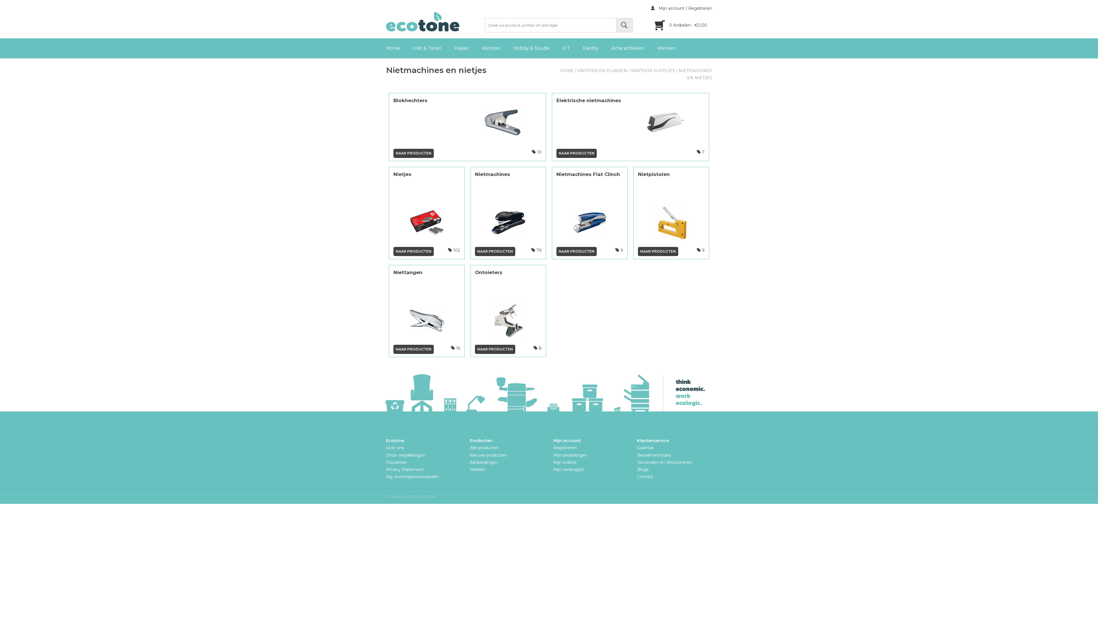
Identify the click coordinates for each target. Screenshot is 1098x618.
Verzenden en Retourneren (664, 462)
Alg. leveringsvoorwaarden (412, 476)
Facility (590, 48)
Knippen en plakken (602, 70)
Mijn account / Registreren (685, 8)
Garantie (645, 447)
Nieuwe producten (488, 455)
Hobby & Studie (532, 48)
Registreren (565, 447)
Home (393, 48)
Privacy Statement (405, 469)
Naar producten (413, 153)
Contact (645, 476)
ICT (566, 48)
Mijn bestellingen (570, 455)
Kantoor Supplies (653, 70)
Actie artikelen (628, 48)
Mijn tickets (564, 462)
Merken (666, 48)
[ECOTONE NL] (434, 21)
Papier (461, 48)
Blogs (643, 469)
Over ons (395, 447)
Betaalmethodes (654, 455)
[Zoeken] (624, 25)
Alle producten (484, 447)
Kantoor (491, 48)
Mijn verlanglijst (568, 469)
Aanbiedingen (484, 462)
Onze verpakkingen (405, 455)
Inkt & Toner (427, 48)
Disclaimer (396, 462)
